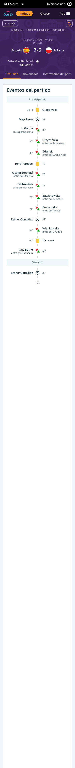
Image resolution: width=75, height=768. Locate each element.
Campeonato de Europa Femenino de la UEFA (8, 13)
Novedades (30, 73)
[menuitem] (26, 13)
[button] (64, 13)
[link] (24, 13)
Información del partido (59, 73)
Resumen (12, 73)
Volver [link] (11, 23)
